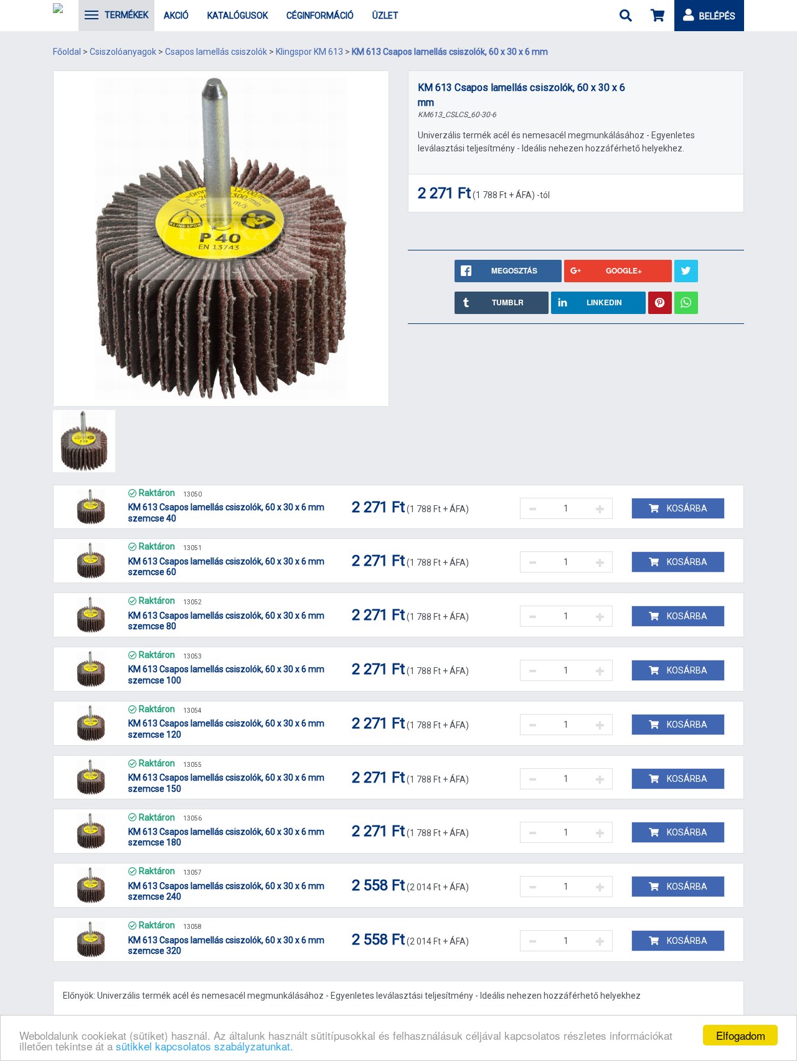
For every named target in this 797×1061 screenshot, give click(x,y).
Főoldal (67, 52)
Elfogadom (740, 1035)
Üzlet (385, 16)
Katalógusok (237, 16)
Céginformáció (320, 16)
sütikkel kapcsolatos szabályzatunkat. (204, 1046)
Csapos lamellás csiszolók (216, 52)
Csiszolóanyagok (123, 52)
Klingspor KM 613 (309, 52)
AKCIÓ (176, 16)
